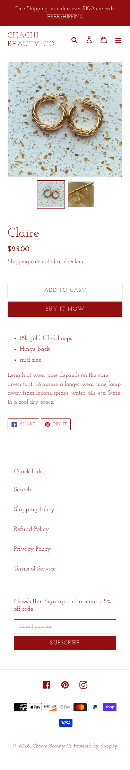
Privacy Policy (32, 549)
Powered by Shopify (96, 746)
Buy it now (65, 309)
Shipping (18, 261)
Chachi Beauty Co (31, 40)
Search (22, 490)
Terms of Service (35, 569)
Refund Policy (31, 529)
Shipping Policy (34, 510)
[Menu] (118, 40)
